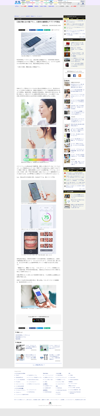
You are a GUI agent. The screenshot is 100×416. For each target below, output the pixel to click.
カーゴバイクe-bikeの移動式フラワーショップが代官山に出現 (77, 102)
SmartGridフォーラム (32, 375)
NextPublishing (31, 391)
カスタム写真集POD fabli (75, 389)
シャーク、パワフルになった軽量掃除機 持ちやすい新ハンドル (77, 151)
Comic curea (72, 377)
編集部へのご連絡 (45, 399)
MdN (57, 386)
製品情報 (18, 339)
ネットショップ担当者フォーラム (35, 377)
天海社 (71, 375)
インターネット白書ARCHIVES (22, 394)
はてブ (41, 328)
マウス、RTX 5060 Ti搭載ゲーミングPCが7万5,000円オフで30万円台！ (77, 65)
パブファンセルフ (73, 383)
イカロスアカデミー (61, 383)
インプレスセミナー (32, 381)
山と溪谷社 (45, 383)
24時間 (71, 18)
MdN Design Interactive (62, 390)
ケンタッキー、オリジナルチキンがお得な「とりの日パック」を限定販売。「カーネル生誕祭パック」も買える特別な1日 (75, 180)
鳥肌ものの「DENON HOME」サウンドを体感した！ (77, 49)
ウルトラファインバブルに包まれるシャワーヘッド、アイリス (77, 96)
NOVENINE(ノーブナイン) (23, 335)
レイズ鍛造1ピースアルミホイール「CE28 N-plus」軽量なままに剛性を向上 (77, 60)
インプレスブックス (32, 389)
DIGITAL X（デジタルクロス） (34, 383)
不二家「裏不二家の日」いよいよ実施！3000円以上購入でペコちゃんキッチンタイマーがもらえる (75, 184)
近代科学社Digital (48, 391)
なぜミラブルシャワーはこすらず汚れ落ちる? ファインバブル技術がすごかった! (77, 120)
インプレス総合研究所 (20, 379)
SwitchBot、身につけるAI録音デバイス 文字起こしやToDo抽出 (77, 107)
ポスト (23, 328)
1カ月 (83, 18)
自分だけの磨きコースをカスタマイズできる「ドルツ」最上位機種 (31, 356)
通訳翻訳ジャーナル (61, 379)
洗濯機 (67, 6)
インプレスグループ (70, 399)
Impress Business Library (33, 379)
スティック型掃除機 (60, 6)
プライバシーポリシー (54, 399)
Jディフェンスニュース (62, 377)
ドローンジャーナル (20, 383)
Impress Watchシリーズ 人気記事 (75, 168)
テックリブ (58, 392)
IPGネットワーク (72, 385)
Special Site (70, 39)
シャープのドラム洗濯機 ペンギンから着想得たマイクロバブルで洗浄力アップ (77, 113)
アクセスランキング (71, 16)
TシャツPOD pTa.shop (75, 387)
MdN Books (59, 387)
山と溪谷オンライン (48, 385)
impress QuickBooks (74, 379)
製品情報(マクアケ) (21, 337)
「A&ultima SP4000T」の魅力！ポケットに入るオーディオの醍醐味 (77, 54)
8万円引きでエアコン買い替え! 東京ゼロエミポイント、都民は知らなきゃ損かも (77, 86)
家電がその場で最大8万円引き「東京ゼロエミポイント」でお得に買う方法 (77, 206)
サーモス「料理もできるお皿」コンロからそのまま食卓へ (77, 145)
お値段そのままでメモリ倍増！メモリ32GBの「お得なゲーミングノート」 (77, 44)
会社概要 (62, 399)
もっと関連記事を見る (38, 365)
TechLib (58, 394)
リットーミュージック (49, 375)
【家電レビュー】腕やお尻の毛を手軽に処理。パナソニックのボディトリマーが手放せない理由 (75, 25)
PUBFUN (70, 381)
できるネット (18, 392)
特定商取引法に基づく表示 (80, 399)
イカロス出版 (58, 373)
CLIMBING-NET (48, 387)
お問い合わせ (29, 399)
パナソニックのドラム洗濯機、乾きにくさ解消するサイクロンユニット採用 (77, 130)
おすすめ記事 (70, 191)
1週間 (77, 18)
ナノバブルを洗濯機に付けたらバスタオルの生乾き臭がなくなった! (77, 196)
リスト (27, 328)
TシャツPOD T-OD (48, 379)
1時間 (66, 18)
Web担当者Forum (19, 377)
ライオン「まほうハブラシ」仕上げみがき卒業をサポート (54, 347)
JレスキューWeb (60, 381)
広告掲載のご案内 (36, 399)
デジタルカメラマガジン (21, 390)
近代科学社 (45, 390)
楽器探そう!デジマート (49, 377)
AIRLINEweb (59, 375)
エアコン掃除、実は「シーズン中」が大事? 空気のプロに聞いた (77, 163)
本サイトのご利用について (19, 399)
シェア (33, 328)
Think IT (17, 375)
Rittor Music (45, 373)
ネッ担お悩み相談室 (20, 386)
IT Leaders (18, 381)
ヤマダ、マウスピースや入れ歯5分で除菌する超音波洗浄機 (31, 347)
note (48, 328)
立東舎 (46, 381)
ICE (69, 373)
